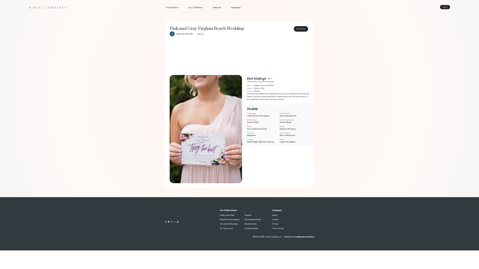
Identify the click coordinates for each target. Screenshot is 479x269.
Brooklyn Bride (251, 224)
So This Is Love (226, 228)
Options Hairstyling (288, 129)
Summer (257, 91)
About (274, 215)
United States (251, 81)
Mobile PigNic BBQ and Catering (260, 142)
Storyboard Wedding (228, 224)
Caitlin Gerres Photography (258, 116)
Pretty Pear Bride (227, 215)
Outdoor (257, 88)
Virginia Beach (269, 81)
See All (201, 34)
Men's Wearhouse (287, 135)
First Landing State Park (257, 129)
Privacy (275, 224)
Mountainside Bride (253, 219)
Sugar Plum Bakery (288, 142)
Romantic (270, 85)
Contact (275, 219)
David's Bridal (252, 122)
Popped (248, 215)
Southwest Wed (251, 228)
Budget (256, 85)
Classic (263, 85)
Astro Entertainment (288, 116)
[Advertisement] (239, 56)
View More (301, 29)
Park (262, 88)
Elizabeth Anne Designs (230, 219)
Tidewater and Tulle (184, 34)
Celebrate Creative (304, 236)
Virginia (260, 81)
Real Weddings (256, 78)
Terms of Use (278, 228)
